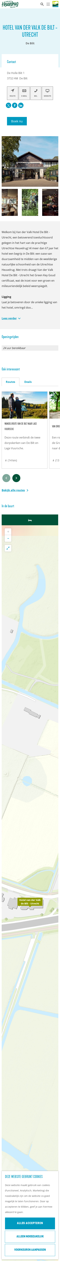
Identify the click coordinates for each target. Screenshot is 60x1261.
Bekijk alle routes (13, 490)
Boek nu (17, 121)
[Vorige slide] (6, 478)
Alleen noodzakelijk (30, 1236)
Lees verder (9, 318)
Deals (28, 382)
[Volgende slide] (16, 478)
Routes (10, 382)
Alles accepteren (30, 1223)
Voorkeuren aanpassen (30, 1250)
